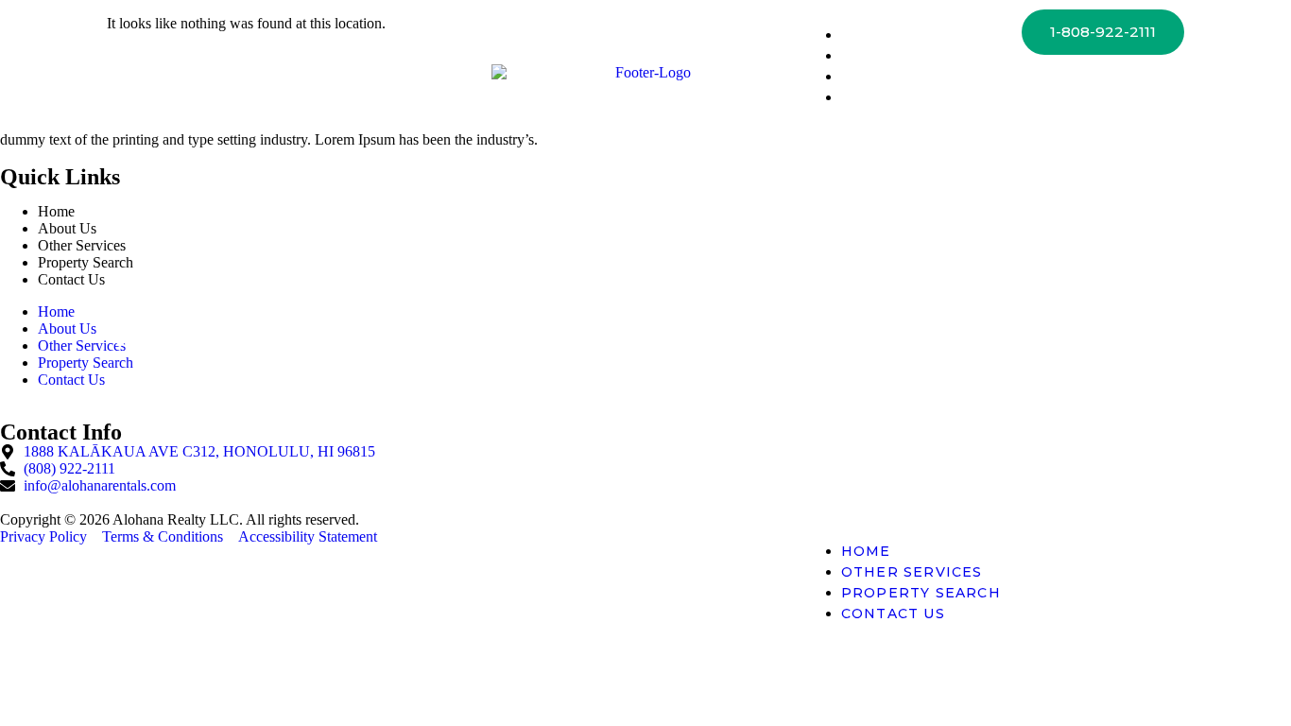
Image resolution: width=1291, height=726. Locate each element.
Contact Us (893, 97)
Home (866, 34)
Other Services (912, 55)
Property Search (921, 76)
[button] (902, 324)
